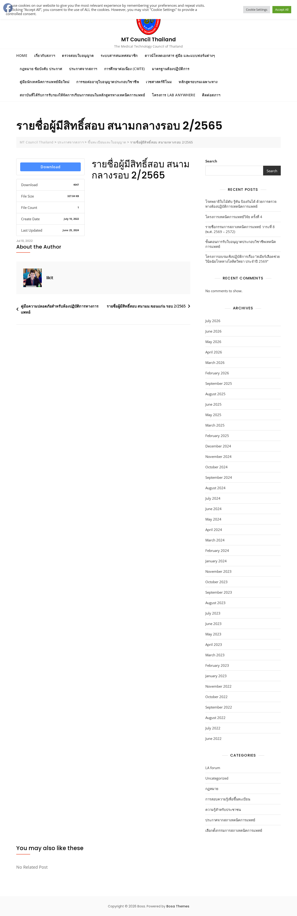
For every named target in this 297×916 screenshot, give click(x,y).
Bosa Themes (177, 906)
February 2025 (217, 435)
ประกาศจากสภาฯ (83, 68)
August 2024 (215, 488)
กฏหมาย (211, 788)
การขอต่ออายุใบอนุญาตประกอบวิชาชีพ (107, 81)
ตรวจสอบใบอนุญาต (78, 55)
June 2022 (213, 738)
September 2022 (218, 707)
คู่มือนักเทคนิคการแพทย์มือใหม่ (44, 81)
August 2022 (215, 717)
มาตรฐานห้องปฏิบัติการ (171, 68)
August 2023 (215, 602)
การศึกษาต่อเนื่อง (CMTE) (124, 68)
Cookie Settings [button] (256, 9)
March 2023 (215, 655)
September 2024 (218, 477)
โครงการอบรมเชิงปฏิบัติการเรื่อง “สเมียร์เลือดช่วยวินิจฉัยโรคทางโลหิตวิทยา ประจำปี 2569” (242, 259)
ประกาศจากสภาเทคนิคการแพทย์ (230, 820)
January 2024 (216, 561)
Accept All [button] (281, 9)
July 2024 (212, 498)
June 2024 (213, 508)
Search (211, 161)
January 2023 (216, 675)
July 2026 (212, 320)
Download (51, 166)
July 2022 (212, 728)
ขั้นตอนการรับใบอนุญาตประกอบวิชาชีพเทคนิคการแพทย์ (240, 244)
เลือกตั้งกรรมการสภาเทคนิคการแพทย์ (233, 830)
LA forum (212, 767)
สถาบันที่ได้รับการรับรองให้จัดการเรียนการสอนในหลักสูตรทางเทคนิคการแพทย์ (82, 95)
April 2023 (213, 644)
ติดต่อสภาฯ (211, 95)
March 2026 (215, 362)
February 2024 (217, 550)
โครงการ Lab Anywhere (173, 95)
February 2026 (217, 373)
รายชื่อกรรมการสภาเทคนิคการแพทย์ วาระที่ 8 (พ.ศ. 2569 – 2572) (240, 229)
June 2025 (213, 404)
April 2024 (213, 529)
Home (21, 55)
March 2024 (215, 540)
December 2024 (218, 446)
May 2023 (213, 634)
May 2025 (213, 414)
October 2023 (216, 581)
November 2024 (218, 456)
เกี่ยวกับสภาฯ (44, 55)
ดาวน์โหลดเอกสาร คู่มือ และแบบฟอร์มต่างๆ (180, 55)
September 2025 (218, 383)
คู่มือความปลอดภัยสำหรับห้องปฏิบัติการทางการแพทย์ (60, 309)
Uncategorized (216, 778)
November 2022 (218, 686)
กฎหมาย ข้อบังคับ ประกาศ (41, 68)
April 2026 (213, 352)
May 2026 (213, 341)
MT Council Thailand (148, 39)
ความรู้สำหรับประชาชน (223, 809)
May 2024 (213, 519)
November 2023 (218, 571)
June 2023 (213, 623)
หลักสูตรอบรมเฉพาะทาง (198, 81)
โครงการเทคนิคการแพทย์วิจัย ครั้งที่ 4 (233, 216)
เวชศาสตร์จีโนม (159, 81)
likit (49, 278)
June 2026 (213, 331)
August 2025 (215, 394)
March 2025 (215, 425)
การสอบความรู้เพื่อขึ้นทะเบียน (227, 799)
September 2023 (218, 592)
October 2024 (216, 467)
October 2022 (216, 696)
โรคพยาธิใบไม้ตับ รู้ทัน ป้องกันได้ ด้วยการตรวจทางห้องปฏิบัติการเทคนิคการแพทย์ (241, 204)
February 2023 (217, 665)
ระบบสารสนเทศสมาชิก (119, 55)
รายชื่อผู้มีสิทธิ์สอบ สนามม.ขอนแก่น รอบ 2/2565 (146, 306)
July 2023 (212, 613)
